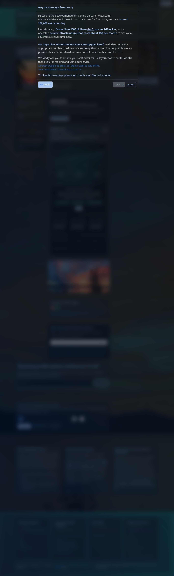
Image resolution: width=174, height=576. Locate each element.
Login (47, 84)
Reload (131, 84)
